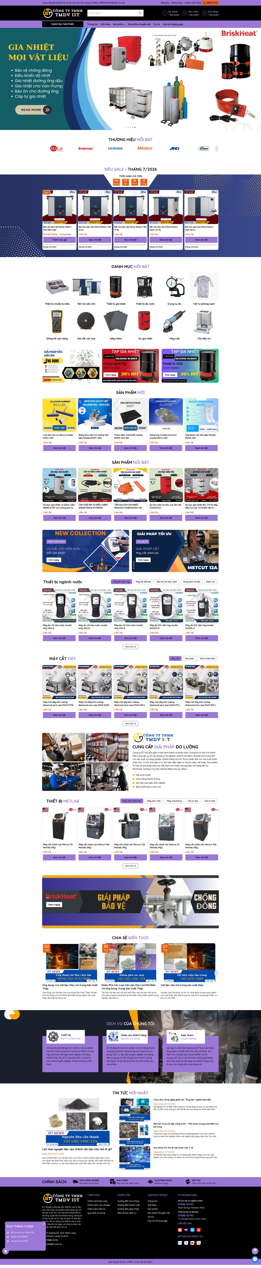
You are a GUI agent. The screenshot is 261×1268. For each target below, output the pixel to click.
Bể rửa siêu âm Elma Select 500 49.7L (199, 228)
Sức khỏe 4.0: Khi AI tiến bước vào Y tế (173, 1147)
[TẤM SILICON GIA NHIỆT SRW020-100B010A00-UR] (130, 485)
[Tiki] (192, 1229)
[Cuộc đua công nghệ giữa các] (134, 1109)
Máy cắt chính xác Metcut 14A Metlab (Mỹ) (94, 846)
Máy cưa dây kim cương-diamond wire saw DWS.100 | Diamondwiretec (200, 704)
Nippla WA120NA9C (19, 1236)
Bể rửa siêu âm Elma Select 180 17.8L (130, 228)
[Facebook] (186, 1242)
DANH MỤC (130, 266)
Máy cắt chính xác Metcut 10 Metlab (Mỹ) (58, 846)
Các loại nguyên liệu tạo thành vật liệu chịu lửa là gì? (77, 1149)
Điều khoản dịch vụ (126, 1213)
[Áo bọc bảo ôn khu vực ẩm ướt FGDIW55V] (166, 485)
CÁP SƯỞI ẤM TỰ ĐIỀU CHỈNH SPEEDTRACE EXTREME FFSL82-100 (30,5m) (93, 506)
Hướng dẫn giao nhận (128, 1209)
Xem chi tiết (95, 239)
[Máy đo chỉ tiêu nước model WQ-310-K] (130, 605)
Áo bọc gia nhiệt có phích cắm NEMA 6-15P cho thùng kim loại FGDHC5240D (59, 506)
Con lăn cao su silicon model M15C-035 (58, 436)
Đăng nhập (176, 2)
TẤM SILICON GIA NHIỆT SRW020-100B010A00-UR (128, 506)
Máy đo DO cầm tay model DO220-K (164, 627)
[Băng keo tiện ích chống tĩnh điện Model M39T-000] (95, 415)
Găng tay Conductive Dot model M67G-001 (163, 436)
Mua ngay (170, 374)
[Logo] (62, 13)
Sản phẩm (118, 24)
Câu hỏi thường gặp (173, 24)
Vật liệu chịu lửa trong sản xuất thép (182, 985)
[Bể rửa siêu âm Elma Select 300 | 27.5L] (166, 207)
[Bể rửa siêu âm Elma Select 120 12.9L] (95, 207)
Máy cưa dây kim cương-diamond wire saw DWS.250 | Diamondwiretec (129, 704)
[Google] (199, 1242)
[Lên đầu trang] (255, 1243)
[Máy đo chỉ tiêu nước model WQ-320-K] (95, 605)
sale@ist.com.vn (54, 1244)
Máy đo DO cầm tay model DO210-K (199, 627)
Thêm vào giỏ (59, 239)
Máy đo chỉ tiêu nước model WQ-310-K (128, 627)
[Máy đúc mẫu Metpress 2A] (130, 78)
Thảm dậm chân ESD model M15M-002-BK (128, 436)
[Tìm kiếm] (140, 13)
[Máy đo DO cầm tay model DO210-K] (202, 605)
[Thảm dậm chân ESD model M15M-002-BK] (130, 415)
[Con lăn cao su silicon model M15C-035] (59, 415)
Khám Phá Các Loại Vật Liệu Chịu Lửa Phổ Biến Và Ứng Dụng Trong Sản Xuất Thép (129, 987)
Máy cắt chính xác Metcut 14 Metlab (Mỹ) (164, 846)
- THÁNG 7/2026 (130, 169)
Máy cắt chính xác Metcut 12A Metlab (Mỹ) (129, 846)
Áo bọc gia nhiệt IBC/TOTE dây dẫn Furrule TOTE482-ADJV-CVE (201, 506)
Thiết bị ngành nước (62, 581)
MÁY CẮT (62, 658)
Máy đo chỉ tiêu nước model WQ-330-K (57, 627)
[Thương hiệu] (56, 148)
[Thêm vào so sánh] (73, 198)
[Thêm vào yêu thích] (73, 193)
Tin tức (156, 24)
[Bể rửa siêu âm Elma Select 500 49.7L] (201, 207)
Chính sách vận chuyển (98, 1205)
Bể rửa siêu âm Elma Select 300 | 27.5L (164, 228)
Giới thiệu (105, 24)
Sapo (150, 1262)
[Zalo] (180, 1242)
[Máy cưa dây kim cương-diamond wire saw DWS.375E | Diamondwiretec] (59, 682)
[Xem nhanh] (73, 202)
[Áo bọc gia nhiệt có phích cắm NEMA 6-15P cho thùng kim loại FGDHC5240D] (59, 485)
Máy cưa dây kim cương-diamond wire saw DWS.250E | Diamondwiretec (94, 704)
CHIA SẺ (130, 937)
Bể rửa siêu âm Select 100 (22, 1232)
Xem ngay (110, 374)
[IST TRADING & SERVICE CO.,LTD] (63, 747)
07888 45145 (211, 2)
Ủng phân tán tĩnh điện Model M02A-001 (200, 436)
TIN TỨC (130, 1092)
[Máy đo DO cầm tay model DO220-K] (166, 605)
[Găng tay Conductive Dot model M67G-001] (166, 415)
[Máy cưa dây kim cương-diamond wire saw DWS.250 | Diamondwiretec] (130, 682)
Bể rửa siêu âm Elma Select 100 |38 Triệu (57, 228)
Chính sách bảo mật (97, 1201)
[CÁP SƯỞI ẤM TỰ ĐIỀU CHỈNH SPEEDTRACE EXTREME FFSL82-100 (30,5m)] (95, 485)
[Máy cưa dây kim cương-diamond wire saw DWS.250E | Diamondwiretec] (95, 682)
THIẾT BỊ (62, 801)
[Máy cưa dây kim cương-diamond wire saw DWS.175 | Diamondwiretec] (166, 682)
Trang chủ (92, 24)
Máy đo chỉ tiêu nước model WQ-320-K (93, 627)
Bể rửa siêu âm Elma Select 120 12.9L (95, 228)
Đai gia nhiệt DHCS (19, 1241)
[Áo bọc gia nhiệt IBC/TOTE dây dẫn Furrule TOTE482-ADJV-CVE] (201, 485)
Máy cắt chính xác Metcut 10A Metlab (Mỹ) (200, 846)
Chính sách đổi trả (96, 1209)
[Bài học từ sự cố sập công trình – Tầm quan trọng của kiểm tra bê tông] (134, 1134)
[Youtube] (192, 1242)
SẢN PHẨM (130, 392)
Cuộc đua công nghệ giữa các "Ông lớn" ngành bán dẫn (182, 1099)
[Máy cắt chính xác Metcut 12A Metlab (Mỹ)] (130, 825)
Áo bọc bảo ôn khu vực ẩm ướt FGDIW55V (165, 506)
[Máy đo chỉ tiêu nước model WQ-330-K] (59, 605)
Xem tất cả (130, 646)
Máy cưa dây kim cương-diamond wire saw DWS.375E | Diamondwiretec (58, 704)
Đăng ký (165, 2)
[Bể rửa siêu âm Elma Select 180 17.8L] (130, 207)
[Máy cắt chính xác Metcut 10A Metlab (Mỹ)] (202, 825)
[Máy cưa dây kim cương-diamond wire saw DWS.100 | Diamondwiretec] (202, 682)
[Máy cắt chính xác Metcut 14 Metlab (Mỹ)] (166, 825)
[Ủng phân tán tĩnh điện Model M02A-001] (201, 415)
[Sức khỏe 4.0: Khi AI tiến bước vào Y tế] (134, 1157)
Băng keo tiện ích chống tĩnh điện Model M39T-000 (93, 436)
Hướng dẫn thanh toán (128, 1205)
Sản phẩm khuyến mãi (139, 24)
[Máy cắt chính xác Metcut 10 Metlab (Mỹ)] (59, 825)
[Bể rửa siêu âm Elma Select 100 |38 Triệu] (59, 207)
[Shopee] (180, 1229)
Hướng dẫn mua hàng (128, 1201)
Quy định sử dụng (96, 1213)
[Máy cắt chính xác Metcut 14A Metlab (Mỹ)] (95, 825)
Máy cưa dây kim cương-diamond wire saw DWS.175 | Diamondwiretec (165, 704)
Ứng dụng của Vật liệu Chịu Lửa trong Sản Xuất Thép (69, 987)
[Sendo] (199, 1229)
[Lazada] (186, 1229)
